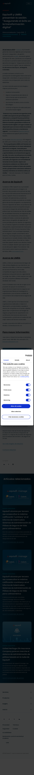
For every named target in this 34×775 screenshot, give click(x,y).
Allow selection (16, 411)
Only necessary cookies (16, 417)
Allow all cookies (16, 406)
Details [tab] (17, 360)
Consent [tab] (6, 360)
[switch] (27, 390)
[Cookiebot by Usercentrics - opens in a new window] (25, 356)
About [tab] (28, 360)
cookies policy (24, 376)
